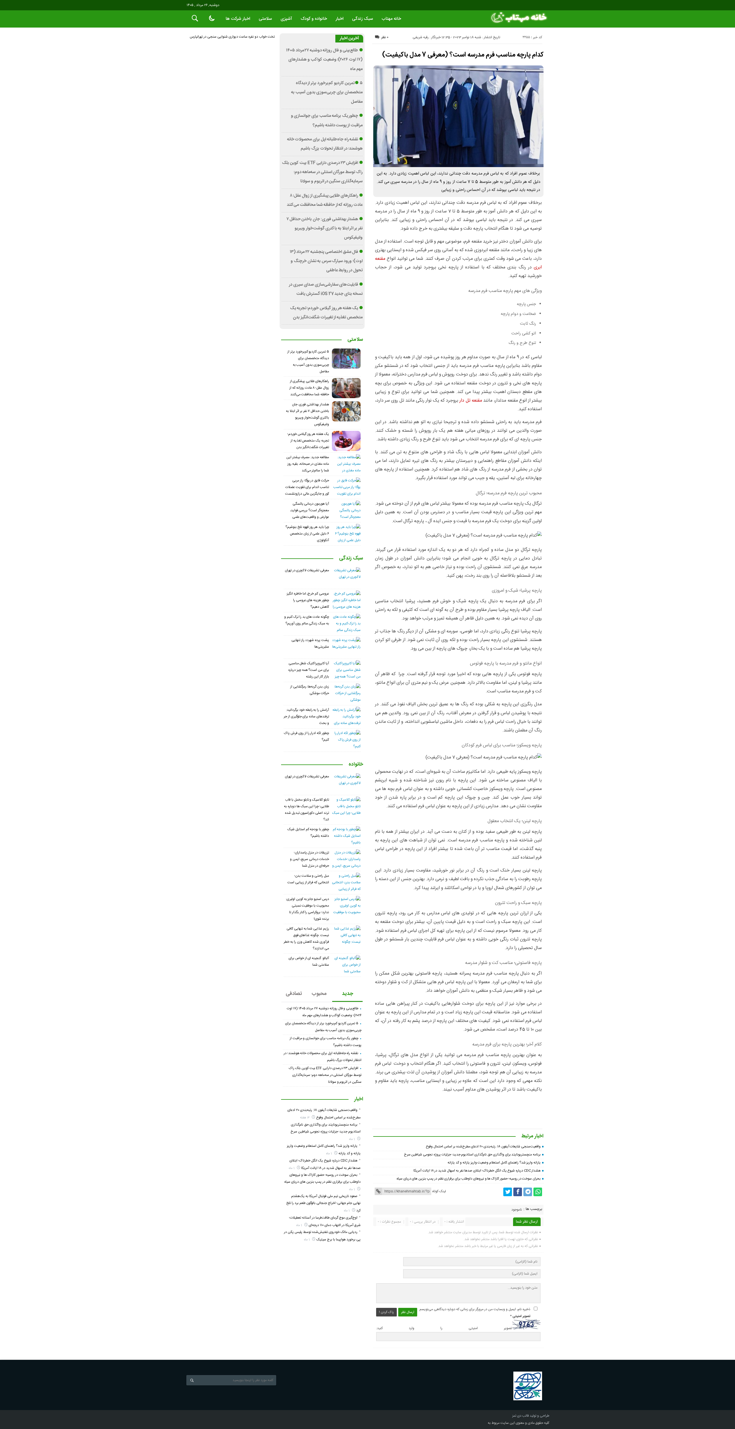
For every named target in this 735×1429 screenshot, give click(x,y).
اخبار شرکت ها (238, 18)
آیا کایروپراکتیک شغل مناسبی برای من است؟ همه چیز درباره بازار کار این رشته (308, 670)
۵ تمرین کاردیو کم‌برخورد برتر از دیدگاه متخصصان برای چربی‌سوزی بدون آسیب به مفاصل (327, 92)
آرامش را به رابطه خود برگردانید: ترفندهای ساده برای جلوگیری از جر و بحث (306, 716)
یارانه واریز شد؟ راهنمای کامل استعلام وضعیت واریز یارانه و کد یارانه (494, 1162)
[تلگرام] (527, 1192)
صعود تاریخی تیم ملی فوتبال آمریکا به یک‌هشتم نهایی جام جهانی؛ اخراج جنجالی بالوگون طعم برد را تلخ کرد (323, 1203)
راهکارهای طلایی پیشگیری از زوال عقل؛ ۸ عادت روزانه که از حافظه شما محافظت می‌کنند (309, 387)
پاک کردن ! (386, 1312)
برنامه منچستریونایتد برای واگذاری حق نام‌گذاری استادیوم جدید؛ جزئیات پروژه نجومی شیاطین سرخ (472, 1154)
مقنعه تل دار (470, 400)
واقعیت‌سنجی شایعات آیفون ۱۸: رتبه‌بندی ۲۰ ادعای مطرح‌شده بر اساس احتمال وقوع (483, 1146)
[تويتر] (507, 1192)
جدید (347, 994)
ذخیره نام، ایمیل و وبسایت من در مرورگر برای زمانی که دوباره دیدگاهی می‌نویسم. (474, 1309)
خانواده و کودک (314, 18)
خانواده (356, 764)
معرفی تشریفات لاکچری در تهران (307, 570)
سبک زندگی (362, 18)
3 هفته (305, 1117)
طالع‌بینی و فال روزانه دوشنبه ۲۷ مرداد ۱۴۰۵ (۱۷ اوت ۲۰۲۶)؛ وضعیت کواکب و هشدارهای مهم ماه (324, 60)
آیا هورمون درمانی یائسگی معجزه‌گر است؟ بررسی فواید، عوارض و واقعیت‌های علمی (309, 510)
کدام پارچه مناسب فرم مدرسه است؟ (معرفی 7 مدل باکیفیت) (462, 54)
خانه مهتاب (391, 18)
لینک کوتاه (439, 1191)
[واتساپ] (537, 1192)
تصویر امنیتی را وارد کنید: (444, 1328)
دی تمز (516, 1416)
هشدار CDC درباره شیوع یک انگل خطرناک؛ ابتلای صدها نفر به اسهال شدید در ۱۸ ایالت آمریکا (477, 1171)
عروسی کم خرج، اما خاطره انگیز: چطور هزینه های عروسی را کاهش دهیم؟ (307, 600)
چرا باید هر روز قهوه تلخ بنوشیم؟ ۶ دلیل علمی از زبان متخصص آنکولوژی (307, 533)
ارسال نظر (407, 1312)
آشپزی (286, 18)
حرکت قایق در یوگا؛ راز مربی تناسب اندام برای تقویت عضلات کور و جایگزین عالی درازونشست (307, 487)
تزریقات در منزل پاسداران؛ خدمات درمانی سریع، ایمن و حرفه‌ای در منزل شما (309, 859)
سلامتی (265, 18)
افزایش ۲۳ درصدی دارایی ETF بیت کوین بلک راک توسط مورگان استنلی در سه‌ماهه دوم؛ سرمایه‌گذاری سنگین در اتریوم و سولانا (322, 172)
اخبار (339, 18)
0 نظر (384, 37)
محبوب (319, 994)
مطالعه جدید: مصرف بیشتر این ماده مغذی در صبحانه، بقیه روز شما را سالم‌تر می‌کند (307, 463)
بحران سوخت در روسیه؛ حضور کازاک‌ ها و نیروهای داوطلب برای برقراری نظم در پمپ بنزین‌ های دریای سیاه (468, 1179)
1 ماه (352, 1139)
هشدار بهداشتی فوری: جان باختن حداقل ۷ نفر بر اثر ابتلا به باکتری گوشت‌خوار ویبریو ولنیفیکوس (325, 228)
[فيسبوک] (517, 1192)
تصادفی (294, 994)
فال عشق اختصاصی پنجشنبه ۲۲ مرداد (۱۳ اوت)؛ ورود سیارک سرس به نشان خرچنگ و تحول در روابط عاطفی (326, 261)
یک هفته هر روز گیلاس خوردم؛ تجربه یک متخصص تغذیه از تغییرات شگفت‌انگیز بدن (308, 440)
